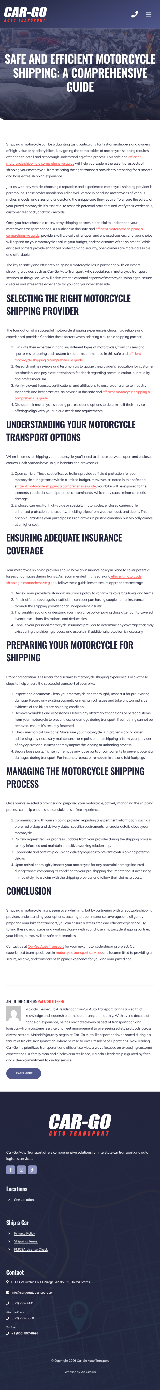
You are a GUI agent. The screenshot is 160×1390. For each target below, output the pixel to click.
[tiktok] (32, 1169)
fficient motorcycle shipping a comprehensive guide (56, 486)
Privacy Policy (24, 1233)
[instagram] (21, 1169)
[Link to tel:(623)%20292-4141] (134, 14)
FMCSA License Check (31, 1249)
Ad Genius (88, 1372)
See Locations (24, 1199)
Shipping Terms (26, 1241)
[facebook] (10, 1169)
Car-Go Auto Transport (46, 946)
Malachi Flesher (51, 1001)
